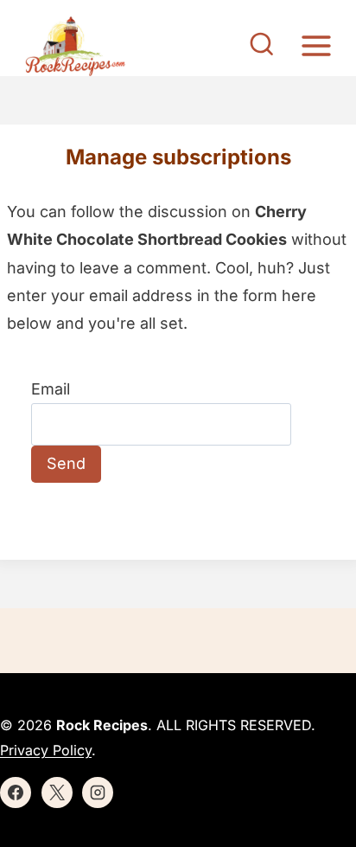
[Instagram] (97, 792)
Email (50, 389)
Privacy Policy (46, 750)
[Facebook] (15, 792)
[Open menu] (315, 45)
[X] (57, 792)
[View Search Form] (261, 45)
